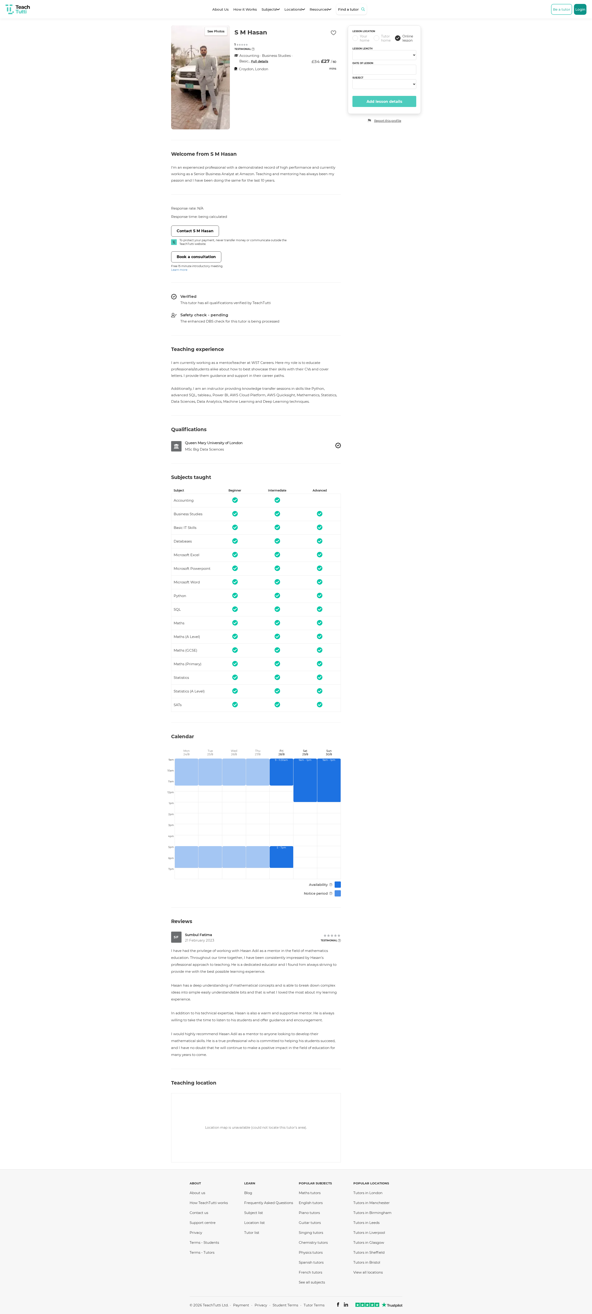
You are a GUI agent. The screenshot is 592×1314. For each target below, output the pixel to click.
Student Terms (285, 1305)
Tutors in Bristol (366, 1262)
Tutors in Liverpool (369, 1232)
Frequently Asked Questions (268, 1203)
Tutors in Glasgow (368, 1242)
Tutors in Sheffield (369, 1252)
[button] (253, 49)
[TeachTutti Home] (18, 9)
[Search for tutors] (364, 9)
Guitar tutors (310, 1222)
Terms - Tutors (202, 1252)
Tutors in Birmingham (372, 1212)
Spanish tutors (311, 1262)
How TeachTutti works (209, 1203)
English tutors (311, 1203)
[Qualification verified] (338, 445)
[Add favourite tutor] (333, 33)
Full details (259, 61)
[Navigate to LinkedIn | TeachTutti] (346, 1305)
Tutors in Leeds (366, 1222)
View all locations (368, 1272)
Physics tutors (311, 1252)
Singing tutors (311, 1232)
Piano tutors (309, 1212)
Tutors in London (367, 1193)
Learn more (179, 269)
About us (197, 1193)
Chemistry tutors (313, 1242)
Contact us (199, 1212)
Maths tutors (310, 1193)
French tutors (310, 1272)
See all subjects (312, 1282)
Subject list (253, 1212)
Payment (241, 1305)
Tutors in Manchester (371, 1203)
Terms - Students (204, 1242)
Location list (254, 1222)
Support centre (203, 1222)
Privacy (196, 1232)
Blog (248, 1193)
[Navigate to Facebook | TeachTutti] (338, 1305)
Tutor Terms (314, 1305)
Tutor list (251, 1232)
